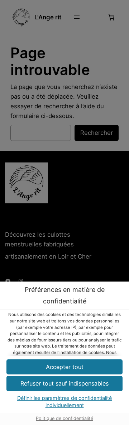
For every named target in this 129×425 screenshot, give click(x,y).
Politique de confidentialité (64, 418)
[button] (64, 383)
